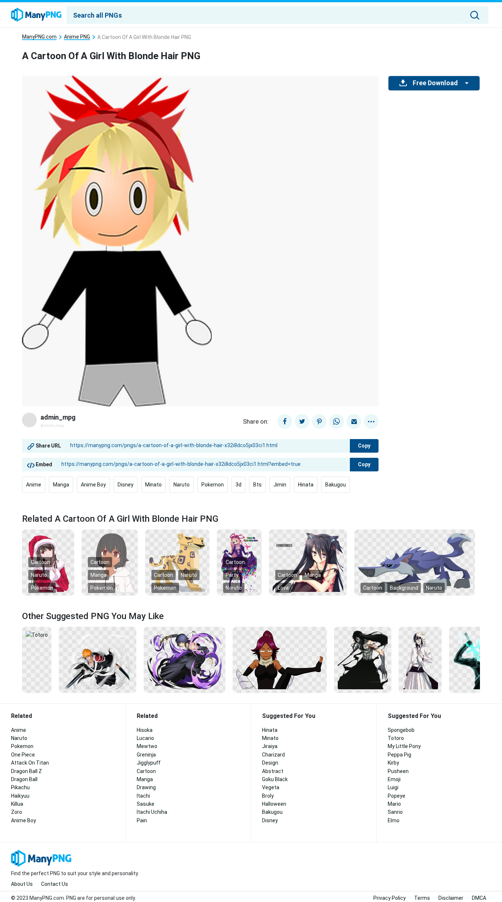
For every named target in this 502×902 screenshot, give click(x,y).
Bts (257, 485)
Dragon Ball (24, 779)
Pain (142, 820)
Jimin (279, 485)
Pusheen (398, 771)
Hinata (305, 485)
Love (283, 588)
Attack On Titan (30, 763)
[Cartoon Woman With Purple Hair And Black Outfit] (279, 659)
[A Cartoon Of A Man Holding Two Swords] (97, 659)
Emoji (394, 779)
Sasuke (145, 804)
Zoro (16, 812)
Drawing (146, 787)
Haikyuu (20, 796)
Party (232, 575)
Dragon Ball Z (26, 771)
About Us (22, 884)
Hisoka (145, 730)
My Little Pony (404, 746)
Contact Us (54, 884)
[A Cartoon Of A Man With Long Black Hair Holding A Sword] (363, 659)
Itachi (143, 796)
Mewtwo (147, 746)
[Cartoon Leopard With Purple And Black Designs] (177, 562)
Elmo (393, 820)
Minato (153, 485)
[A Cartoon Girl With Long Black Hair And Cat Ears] (308, 562)
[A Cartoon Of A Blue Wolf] (414, 562)
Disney (125, 485)
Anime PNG (77, 37)
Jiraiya (269, 746)
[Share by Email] (354, 421)
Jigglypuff (149, 763)
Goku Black (275, 779)
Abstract (272, 771)
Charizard (273, 755)
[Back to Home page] (36, 15)
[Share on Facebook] (284, 421)
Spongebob (401, 730)
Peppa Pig (399, 755)
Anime (33, 485)
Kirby (393, 763)
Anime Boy (93, 485)
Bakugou (335, 485)
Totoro (396, 738)
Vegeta (270, 787)
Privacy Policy (389, 898)
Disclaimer (450, 898)
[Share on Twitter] (302, 421)
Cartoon (40, 562)
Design (270, 763)
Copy (364, 446)
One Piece (23, 755)
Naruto (181, 485)
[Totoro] (37, 634)
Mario (394, 804)
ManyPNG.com (39, 37)
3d (238, 485)
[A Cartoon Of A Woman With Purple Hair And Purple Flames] (184, 659)
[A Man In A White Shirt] (420, 659)
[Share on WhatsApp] (336, 421)
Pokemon (212, 485)
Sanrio (395, 812)
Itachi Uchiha (152, 812)
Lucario (145, 738)
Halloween (274, 804)
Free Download (435, 83)
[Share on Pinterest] (319, 421)
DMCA (479, 898)
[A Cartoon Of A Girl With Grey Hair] (109, 562)
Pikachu (20, 787)
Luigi (393, 787)
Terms (422, 898)
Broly (268, 796)
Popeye (396, 796)
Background (404, 588)
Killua (17, 804)
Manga (61, 485)
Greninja (146, 755)
